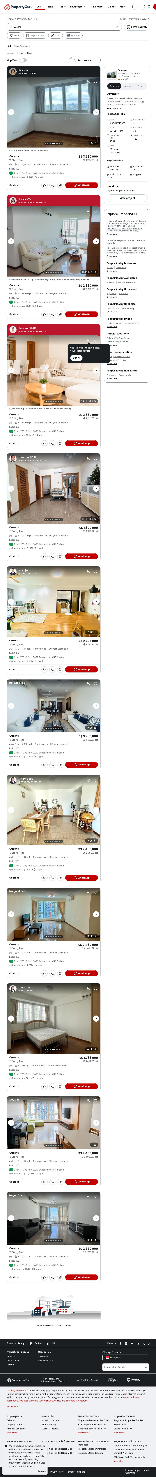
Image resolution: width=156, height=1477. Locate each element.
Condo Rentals (121, 1428)
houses (57, 1400)
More (123, 6)
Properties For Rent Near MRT (57, 1453)
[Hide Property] (88, 81)
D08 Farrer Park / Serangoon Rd (129, 1457)
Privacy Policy (39, 1456)
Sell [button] (61, 6)
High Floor (111, 293)
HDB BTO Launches (16, 1428)
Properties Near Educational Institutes (93, 1443)
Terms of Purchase (76, 1472)
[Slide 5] (56, 272)
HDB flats (23, 1400)
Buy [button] (39, 6)
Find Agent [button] (97, 6)
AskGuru (11, 1420)
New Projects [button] (77, 6)
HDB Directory (49, 1424)
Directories (48, 1416)
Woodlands (125, 375)
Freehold (111, 282)
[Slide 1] (46, 272)
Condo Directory (50, 1420)
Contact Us (44, 1351)
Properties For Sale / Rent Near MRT (59, 1443)
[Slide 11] (59, 143)
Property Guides (15, 1424)
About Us (11, 1356)
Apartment (127, 228)
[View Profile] (22, 71)
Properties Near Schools (90, 1453)
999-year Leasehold (128, 282)
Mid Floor (123, 293)
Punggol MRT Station (117, 360)
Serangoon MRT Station (118, 356)
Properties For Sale (88, 1416)
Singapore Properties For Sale (93, 1420)
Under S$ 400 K (114, 323)
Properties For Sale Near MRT (57, 1449)
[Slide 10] (57, 143)
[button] (9, 46)
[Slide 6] (45, 143)
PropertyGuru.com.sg (17, 1390)
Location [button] (127, 86)
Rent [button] (50, 6)
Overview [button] (114, 86)
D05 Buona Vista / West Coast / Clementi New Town (129, 1451)
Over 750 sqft (113, 308)
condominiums (132, 1397)
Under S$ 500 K (131, 323)
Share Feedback (46, 1360)
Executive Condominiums (41, 1400)
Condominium (114, 228)
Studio (110, 267)
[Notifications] (149, 7)
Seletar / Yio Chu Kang (118, 338)
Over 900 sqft (128, 308)
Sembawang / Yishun (117, 342)
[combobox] (64, 27)
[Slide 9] (53, 143)
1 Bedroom (121, 267)
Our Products (13, 1360)
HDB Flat (131, 226)
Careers (10, 1364)
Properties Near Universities (92, 1449)
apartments (12, 1400)
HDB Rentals (120, 1424)
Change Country (111, 1352)
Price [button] (140, 86)
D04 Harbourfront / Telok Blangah (130, 1445)
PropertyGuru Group (18, 1351)
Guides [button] (112, 6)
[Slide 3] (51, 272)
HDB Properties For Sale (90, 1424)
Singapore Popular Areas (128, 1441)
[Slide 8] (50, 143)
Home (10, 18)
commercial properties (76, 1400)
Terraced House (129, 230)
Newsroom (43, 1356)
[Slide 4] (53, 272)
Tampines (112, 375)
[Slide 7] (47, 143)
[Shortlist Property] (95, 81)
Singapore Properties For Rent (129, 1420)
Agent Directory (50, 1428)
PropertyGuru (14, 1416)
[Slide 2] (48, 272)
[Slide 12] (61, 143)
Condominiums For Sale (90, 1428)
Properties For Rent (124, 1416)
